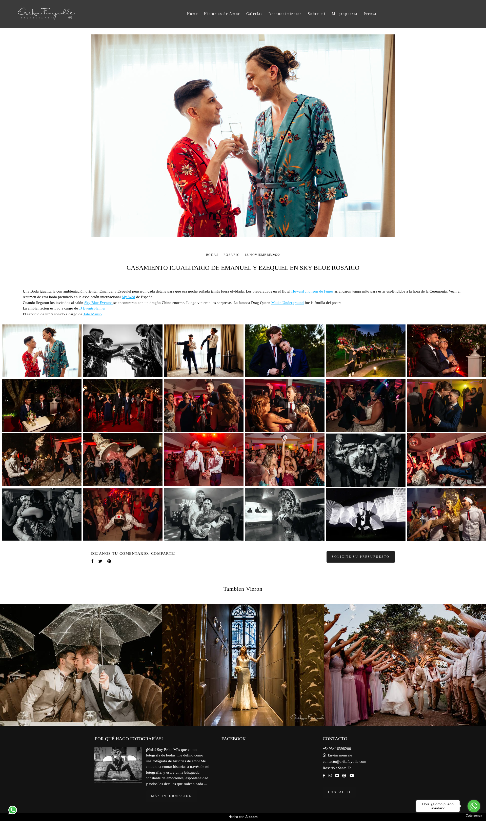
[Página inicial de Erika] (56, 14)
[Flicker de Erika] (337, 776)
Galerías (254, 14)
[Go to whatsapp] (474, 806)
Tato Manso (92, 314)
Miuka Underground (287, 303)
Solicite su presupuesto (361, 557)
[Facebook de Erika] (324, 776)
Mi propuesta (345, 14)
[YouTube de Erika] (352, 776)
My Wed (128, 297)
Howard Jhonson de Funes (312, 291)
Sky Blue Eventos (98, 303)
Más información (171, 796)
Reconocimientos (285, 14)
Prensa (370, 14)
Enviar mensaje (340, 755)
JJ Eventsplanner (92, 308)
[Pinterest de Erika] (344, 776)
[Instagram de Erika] (330, 776)
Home (192, 14)
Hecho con (243, 817)
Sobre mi (317, 14)
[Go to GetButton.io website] (474, 815)
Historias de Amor (222, 14)
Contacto (339, 792)
